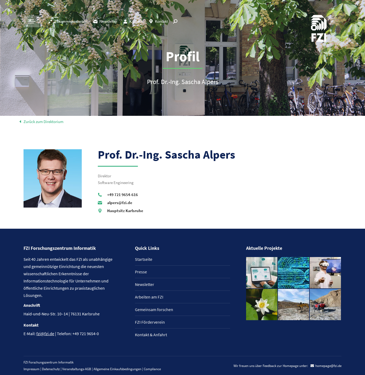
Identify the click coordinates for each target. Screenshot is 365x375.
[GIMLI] (294, 273)
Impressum (32, 369)
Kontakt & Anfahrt (151, 334)
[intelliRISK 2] (294, 305)
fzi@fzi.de (45, 333)
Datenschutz (51, 369)
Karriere (136, 21)
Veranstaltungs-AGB (76, 369)
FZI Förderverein (150, 322)
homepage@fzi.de (328, 365)
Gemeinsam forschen (154, 309)
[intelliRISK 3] (325, 305)
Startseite (143, 259)
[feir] (325, 273)
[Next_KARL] (262, 273)
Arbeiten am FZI (149, 297)
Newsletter (108, 21)
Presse (141, 271)
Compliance (152, 369)
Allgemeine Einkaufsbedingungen (117, 369)
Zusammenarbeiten (70, 21)
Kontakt (161, 21)
